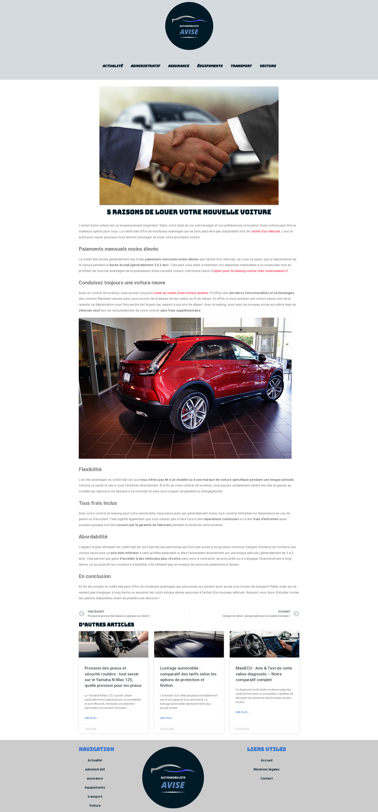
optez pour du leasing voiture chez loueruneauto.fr (251, 271)
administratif (145, 66)
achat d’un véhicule (266, 231)
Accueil (266, 760)
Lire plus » (91, 718)
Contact (266, 778)
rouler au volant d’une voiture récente (180, 293)
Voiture (267, 66)
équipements (209, 66)
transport (241, 66)
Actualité (112, 66)
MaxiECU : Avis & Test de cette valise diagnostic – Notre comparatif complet (264, 674)
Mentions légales (267, 769)
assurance (178, 66)
